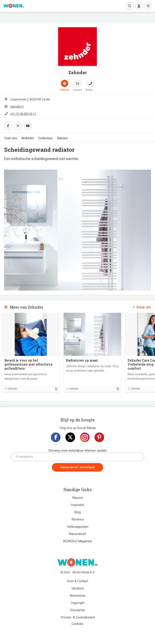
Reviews (77, 519)
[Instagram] (85, 437)
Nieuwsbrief (77, 534)
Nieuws (62, 138)
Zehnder (12, 388)
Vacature (77, 588)
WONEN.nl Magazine (77, 541)
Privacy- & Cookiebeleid (78, 617)
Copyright (77, 603)
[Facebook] (56, 437)
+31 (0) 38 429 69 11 (23, 113)
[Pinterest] (99, 437)
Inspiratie (77, 505)
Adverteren (77, 596)
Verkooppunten (77, 527)
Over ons (10, 138)
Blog (77, 512)
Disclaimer (77, 610)
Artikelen (27, 138)
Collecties (45, 138)
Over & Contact (77, 581)
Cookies (77, 624)
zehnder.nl (16, 106)
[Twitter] (70, 437)
